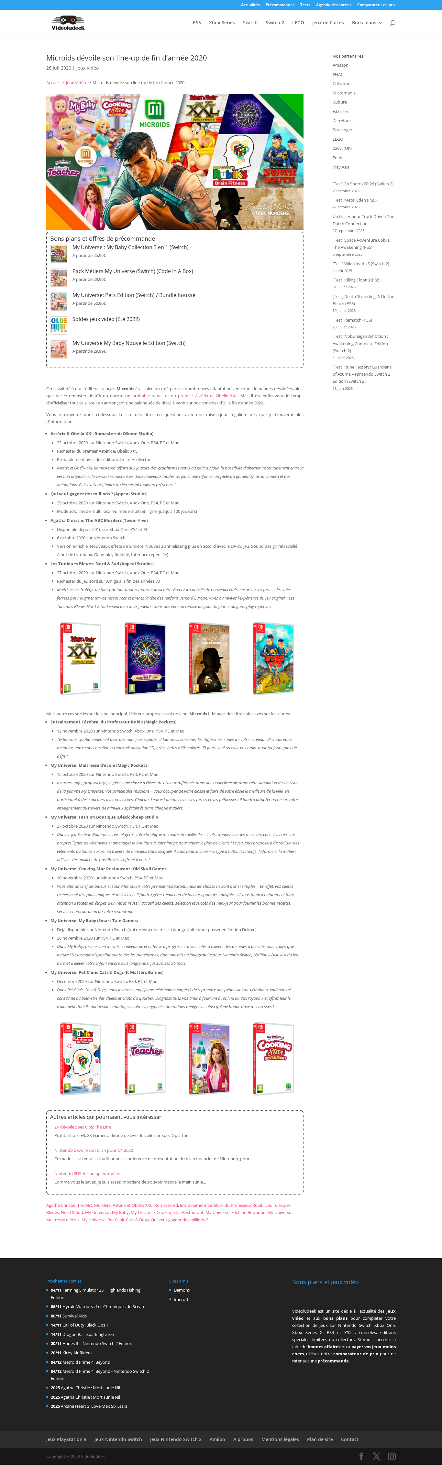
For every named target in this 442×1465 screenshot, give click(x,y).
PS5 (197, 23)
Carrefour (342, 121)
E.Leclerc (341, 111)
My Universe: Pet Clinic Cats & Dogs (115, 1220)
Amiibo (217, 1439)
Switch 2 (275, 23)
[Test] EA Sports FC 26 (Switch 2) (363, 184)
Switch (250, 23)
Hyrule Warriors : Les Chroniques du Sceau (103, 1306)
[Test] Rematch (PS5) (352, 320)
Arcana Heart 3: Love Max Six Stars (94, 1406)
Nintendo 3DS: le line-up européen (87, 1173)
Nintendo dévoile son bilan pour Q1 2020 (93, 1150)
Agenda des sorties (333, 5)
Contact (350, 1439)
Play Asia (341, 167)
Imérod (181, 1299)
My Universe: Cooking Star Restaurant (167, 1212)
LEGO (298, 23)
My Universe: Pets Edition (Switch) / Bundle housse (133, 295)
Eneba (339, 157)
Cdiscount (342, 83)
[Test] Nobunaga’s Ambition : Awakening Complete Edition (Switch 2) (360, 343)
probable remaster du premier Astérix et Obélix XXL (185, 396)
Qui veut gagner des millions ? (179, 1220)
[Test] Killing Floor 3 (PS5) (357, 280)
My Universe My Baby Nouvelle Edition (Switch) (129, 343)
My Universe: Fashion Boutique (235, 1212)
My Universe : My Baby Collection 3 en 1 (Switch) (130, 247)
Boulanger (342, 130)
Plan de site (320, 1439)
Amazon (340, 65)
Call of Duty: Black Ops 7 (85, 1325)
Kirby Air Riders (77, 1353)
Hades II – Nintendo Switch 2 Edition (97, 1343)
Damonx (182, 1290)
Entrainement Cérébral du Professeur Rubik (221, 1205)
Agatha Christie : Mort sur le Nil (90, 1388)
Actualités (250, 5)
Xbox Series (222, 23)
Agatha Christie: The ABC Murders (78, 1205)
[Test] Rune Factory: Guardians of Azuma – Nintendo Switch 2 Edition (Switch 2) (362, 374)
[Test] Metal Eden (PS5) (355, 200)
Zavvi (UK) (342, 148)
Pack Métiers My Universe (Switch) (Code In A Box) (132, 271)
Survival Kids (74, 1316)
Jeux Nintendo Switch (118, 1439)
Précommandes (280, 5)
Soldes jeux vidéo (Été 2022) (106, 319)
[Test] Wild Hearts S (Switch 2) (361, 264)
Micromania (344, 93)
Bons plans (364, 23)
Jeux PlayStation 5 (66, 1439)
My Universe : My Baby (107, 1212)
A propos (243, 1439)
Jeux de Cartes (328, 23)
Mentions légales (280, 1439)
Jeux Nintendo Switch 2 (176, 1439)
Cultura (340, 102)
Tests (305, 5)
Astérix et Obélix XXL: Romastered (145, 1205)
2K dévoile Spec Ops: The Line (82, 1127)
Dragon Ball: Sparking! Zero (88, 1334)
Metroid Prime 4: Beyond (86, 1362)
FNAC (338, 74)
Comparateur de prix (376, 5)
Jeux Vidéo (87, 68)
